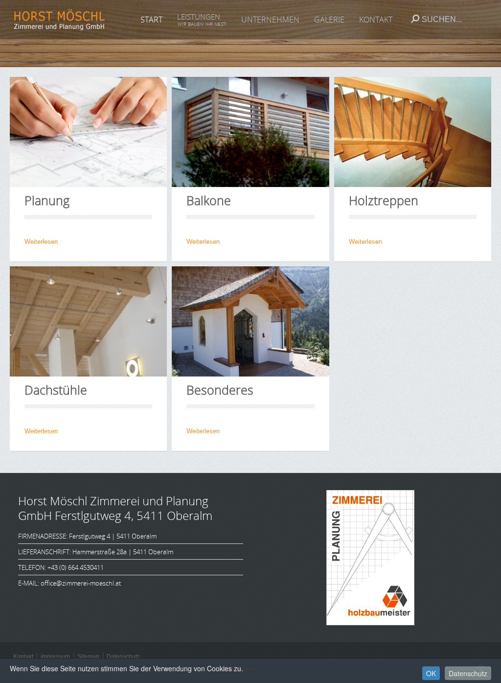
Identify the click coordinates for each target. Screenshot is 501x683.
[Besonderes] (250, 321)
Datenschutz (468, 673)
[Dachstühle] (88, 321)
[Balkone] (250, 132)
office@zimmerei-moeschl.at (81, 583)
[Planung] (88, 132)
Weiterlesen (41, 241)
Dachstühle (55, 389)
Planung (46, 200)
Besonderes (219, 389)
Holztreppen (383, 200)
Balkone (208, 200)
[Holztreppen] (412, 132)
